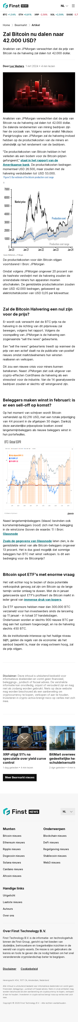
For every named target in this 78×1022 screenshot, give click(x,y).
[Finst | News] (15, 5)
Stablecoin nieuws (55, 855)
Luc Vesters (17, 66)
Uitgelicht (9, 895)
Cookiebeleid (29, 968)
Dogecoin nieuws (14, 855)
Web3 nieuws (51, 862)
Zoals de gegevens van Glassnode (27, 541)
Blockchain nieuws (55, 835)
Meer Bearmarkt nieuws (19, 777)
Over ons (8, 915)
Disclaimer (9, 968)
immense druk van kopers (42, 599)
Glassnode (10, 534)
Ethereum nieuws (14, 842)
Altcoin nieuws (12, 875)
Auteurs (8, 908)
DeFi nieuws (51, 842)
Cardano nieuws (13, 869)
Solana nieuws (12, 862)
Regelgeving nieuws (56, 849)
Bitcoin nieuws (12, 835)
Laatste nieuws (12, 902)
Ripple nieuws (12, 849)
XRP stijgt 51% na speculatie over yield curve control (24, 758)
